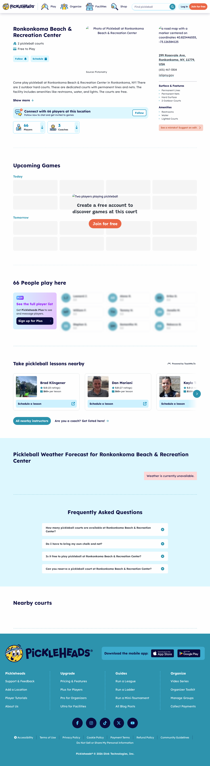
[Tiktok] (105, 723)
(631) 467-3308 (168, 69)
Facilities (100, 6)
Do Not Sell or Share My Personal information (105, 742)
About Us (11, 706)
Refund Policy (145, 737)
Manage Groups (182, 698)
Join (198, 6)
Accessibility (25, 737)
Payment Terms (120, 737)
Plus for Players (71, 689)
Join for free (105, 223)
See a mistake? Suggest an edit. (179, 127)
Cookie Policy (95, 737)
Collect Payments (183, 706)
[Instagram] (91, 723)
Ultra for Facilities (73, 706)
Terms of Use (48, 737)
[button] (21, 59)
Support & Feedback (19, 681)
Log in (184, 6)
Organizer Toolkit (183, 689)
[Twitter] (119, 723)
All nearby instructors (32, 421)
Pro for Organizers (73, 698)
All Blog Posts (125, 706)
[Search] (172, 7)
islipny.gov (166, 75)
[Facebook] (77, 723)
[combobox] (150, 6)
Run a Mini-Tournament (132, 698)
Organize (75, 6)
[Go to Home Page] (19, 6)
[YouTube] (132, 723)
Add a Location (16, 689)
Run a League (126, 681)
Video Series (180, 681)
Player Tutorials (16, 698)
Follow (139, 112)
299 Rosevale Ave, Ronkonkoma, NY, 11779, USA (177, 59)
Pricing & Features (73, 681)
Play (53, 6)
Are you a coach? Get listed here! (80, 421)
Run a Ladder (125, 689)
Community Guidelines (175, 737)
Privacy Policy (71, 737)
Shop (123, 6)
